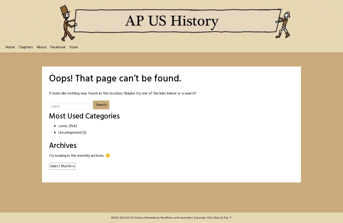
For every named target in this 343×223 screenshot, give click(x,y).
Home (10, 47)
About (42, 47)
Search (101, 105)
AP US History (134, 218)
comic (63, 126)
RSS (209, 218)
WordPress (166, 218)
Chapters (26, 47)
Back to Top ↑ (223, 218)
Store (73, 47)
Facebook (58, 47)
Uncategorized (70, 133)
